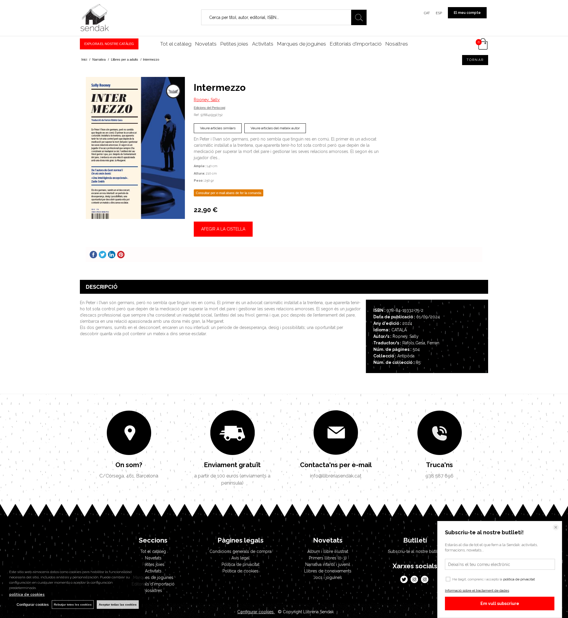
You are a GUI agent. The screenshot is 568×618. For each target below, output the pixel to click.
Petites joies (234, 44)
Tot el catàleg (175, 44)
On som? (128, 465)
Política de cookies (240, 571)
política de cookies (27, 595)
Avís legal (240, 558)
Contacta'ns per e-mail (336, 465)
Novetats (206, 44)
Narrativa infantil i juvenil (327, 564)
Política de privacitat (240, 564)
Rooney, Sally (207, 99)
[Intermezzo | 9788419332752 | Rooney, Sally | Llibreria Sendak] (135, 148)
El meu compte (467, 13)
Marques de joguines (301, 44)
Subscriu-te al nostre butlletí (415, 551)
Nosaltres (396, 44)
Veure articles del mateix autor (275, 128)
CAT (427, 13)
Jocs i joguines (327, 577)
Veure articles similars (217, 128)
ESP (439, 13)
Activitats (262, 44)
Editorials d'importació (356, 44)
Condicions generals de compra (240, 551)
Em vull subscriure (499, 603)
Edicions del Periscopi (209, 107)
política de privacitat (519, 579)
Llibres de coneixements (327, 571)
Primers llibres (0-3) (328, 558)
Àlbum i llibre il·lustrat (327, 551)
